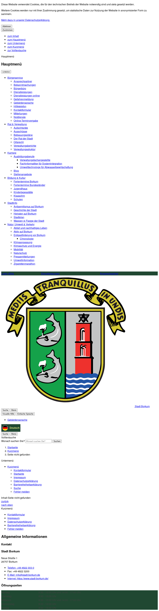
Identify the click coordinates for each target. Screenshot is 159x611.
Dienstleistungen (23, 92)
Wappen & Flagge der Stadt (29, 221)
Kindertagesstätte (23, 192)
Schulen (18, 199)
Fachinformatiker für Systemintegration (41, 163)
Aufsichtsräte (21, 128)
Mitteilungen (20, 113)
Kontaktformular (22, 110)
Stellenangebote (23, 174)
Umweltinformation (24, 260)
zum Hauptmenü (16, 39)
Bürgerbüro (20, 88)
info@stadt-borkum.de (23, 575)
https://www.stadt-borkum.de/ (27, 578)
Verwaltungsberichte (25, 145)
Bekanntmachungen (25, 85)
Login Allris (7, 273)
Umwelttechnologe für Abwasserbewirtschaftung (46, 167)
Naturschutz (20, 253)
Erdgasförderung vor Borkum (29, 235)
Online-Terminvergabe (26, 120)
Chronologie (27, 238)
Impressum (20, 477)
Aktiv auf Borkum (23, 231)
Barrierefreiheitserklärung (28, 484)
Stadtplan (19, 217)
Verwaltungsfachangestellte (35, 160)
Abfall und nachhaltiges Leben (30, 228)
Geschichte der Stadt (25, 210)
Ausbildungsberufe (24, 156)
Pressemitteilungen (24, 256)
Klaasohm (19, 195)
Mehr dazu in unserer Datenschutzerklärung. (25, 20)
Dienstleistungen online (27, 95)
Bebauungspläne (23, 135)
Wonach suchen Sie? (13, 441)
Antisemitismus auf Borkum (29, 206)
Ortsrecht (19, 142)
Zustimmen (7, 30)
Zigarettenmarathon (24, 263)
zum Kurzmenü (15, 47)
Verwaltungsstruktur (24, 149)
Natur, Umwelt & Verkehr (20, 224)
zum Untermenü (16, 43)
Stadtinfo (12, 203)
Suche (17, 488)
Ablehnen (6, 26)
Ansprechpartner (23, 81)
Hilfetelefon (20, 106)
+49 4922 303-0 (20, 567)
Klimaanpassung (23, 242)
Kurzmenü (13, 451)
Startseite (12, 447)
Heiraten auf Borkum (25, 213)
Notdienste (20, 117)
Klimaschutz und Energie (27, 246)
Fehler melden (22, 491)
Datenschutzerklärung (26, 481)
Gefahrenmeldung (24, 99)
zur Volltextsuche (16, 50)
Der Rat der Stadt (23, 138)
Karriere (11, 153)
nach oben (7, 505)
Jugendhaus (20, 188)
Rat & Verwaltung (17, 124)
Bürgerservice (15, 77)
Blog (16, 170)
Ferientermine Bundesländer (29, 185)
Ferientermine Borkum (26, 181)
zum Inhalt (13, 36)
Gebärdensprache (24, 103)
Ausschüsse (20, 131)
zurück (5, 501)
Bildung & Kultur (16, 178)
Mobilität (18, 249)
